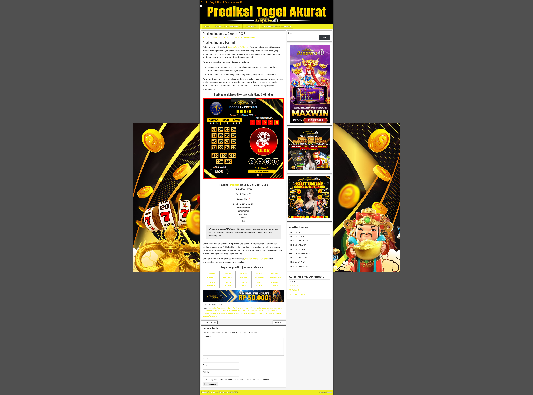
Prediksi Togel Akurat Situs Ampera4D (221, 2)
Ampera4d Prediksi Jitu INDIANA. (221, 308)
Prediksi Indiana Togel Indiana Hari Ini (218, 313)
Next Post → (279, 322)
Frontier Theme (325, 392)
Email (206, 365)
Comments (250, 37)
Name (206, 358)
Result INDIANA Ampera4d (245, 313)
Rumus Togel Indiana (265, 313)
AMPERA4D (294, 290)
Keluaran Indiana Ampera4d (234, 311)
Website (206, 372)
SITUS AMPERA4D (297, 294)
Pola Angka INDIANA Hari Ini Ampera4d (262, 311)
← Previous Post (209, 322)
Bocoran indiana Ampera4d (272, 308)
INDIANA (235, 185)
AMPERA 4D (294, 286)
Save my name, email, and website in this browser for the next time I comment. (238, 379)
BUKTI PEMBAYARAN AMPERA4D (276, 26)
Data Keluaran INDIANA (212, 311)
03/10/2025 (217, 37)
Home (207, 26)
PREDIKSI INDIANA (234, 37)
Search (291, 33)
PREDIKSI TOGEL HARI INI (226, 26)
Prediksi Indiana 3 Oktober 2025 (224, 34)
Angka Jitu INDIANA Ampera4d (248, 308)
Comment (207, 336)
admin (207, 37)
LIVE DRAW (250, 26)
